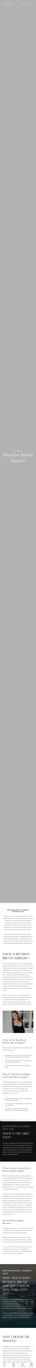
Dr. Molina (6, 1346)
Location (22, 1366)
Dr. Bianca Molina (10, 1150)
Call (4, 1366)
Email (13, 1366)
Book (31, 1366)
